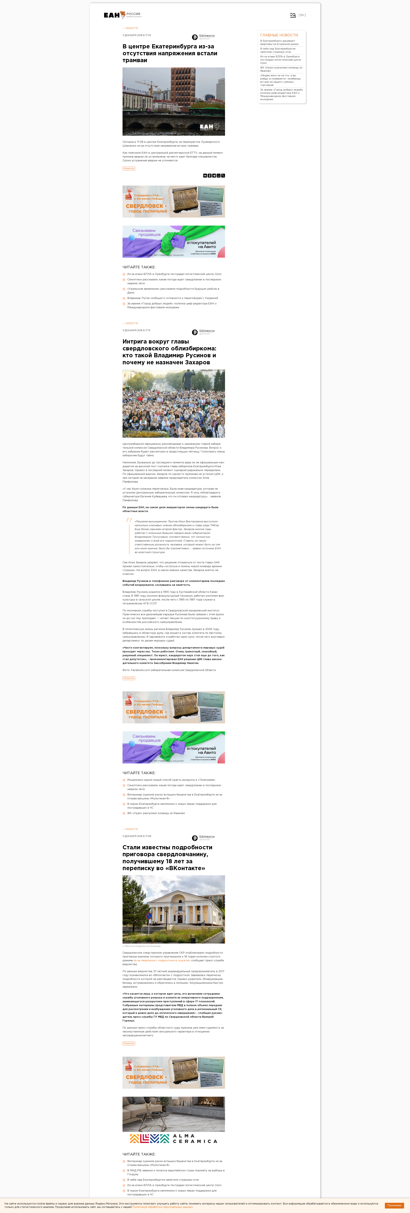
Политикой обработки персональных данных (162, 1207)
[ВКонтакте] (205, 176)
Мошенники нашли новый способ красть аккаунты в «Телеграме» (171, 780)
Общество (128, 168)
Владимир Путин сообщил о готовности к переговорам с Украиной (172, 298)
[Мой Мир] (219, 176)
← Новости (130, 28)
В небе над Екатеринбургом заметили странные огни (163, 1180)
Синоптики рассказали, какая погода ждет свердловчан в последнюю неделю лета (174, 281)
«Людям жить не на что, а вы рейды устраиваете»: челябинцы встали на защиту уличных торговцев (280, 80)
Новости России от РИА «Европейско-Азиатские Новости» (115, 15)
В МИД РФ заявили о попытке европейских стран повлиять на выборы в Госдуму (176, 1172)
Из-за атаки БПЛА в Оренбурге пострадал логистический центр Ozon (174, 274)
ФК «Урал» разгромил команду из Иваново (156, 813)
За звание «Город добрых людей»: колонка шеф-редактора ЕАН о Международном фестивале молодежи (172, 305)
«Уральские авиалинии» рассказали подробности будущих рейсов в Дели (173, 291)
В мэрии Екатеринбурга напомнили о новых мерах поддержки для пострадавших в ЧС (172, 806)
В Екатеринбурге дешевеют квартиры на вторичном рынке (279, 42)
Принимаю (394, 1205)
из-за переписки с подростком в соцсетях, (162, 960)
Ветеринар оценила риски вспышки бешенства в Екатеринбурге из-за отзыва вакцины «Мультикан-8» (174, 797)
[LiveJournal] (223, 176)
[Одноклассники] (210, 176)
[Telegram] (214, 176)
